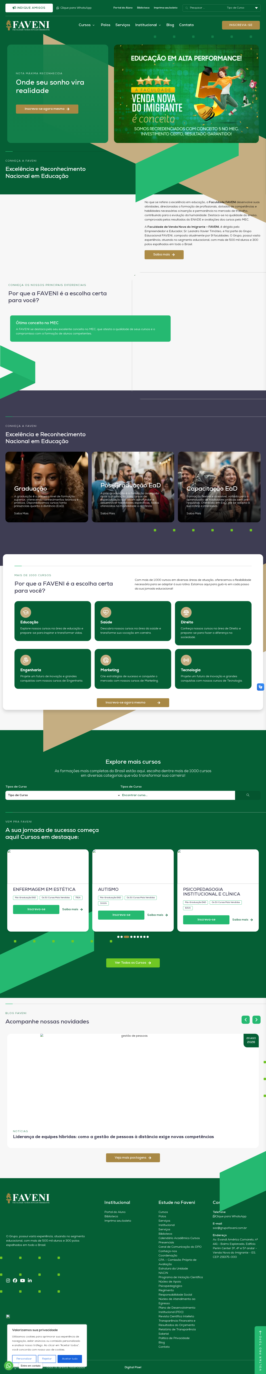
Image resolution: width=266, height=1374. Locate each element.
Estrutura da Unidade (173, 1268)
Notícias (20, 1131)
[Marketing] (105, 660)
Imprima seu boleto (166, 8)
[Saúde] (105, 612)
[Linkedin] (30, 1281)
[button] (47, 109)
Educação (29, 622)
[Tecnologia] (186, 660)
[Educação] (25, 612)
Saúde (106, 622)
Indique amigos (31, 8)
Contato (186, 25)
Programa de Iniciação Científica (181, 1277)
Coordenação (168, 1255)
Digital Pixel (133, 1367)
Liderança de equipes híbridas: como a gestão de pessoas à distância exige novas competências (113, 1137)
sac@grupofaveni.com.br (230, 1228)
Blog (170, 25)
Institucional (167, 1225)
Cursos (163, 1212)
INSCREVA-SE (241, 25)
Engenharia (30, 670)
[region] (47, 1345)
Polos (105, 25)
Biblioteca (143, 8)
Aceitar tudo (70, 1359)
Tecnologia (190, 670)
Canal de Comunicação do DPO (180, 1247)
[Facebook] (15, 1281)
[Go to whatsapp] (8, 1365)
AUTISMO (23, 890)
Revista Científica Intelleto (176, 1316)
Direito (187, 622)
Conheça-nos (168, 1251)
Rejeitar (47, 1359)
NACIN (163, 1273)
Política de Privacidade (174, 1338)
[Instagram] (8, 1281)
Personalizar (24, 1359)
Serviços (122, 25)
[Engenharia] (25, 660)
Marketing (109, 670)
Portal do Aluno (123, 8)
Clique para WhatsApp (76, 8)
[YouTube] (22, 1281)
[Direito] (186, 612)
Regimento (166, 1290)
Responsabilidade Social (175, 1294)
